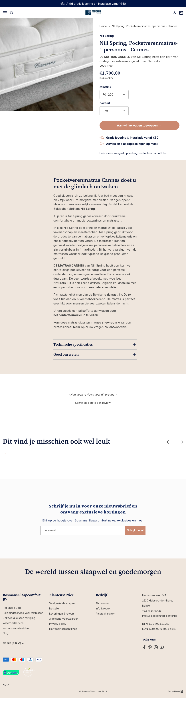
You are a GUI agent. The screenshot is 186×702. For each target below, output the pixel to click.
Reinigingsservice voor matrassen (23, 612)
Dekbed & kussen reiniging (19, 617)
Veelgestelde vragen (62, 603)
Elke (164, 153)
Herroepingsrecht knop (63, 628)
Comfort (105, 103)
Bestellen (54, 608)
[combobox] (114, 94)
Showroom (102, 603)
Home (103, 26)
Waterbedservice (13, 623)
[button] (93, 402)
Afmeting (105, 86)
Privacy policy (57, 623)
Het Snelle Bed (12, 607)
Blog (5, 633)
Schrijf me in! (135, 530)
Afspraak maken (105, 613)
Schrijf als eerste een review (93, 402)
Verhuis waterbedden (16, 628)
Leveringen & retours (61, 613)
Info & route (103, 608)
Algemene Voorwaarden (63, 618)
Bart (155, 153)
